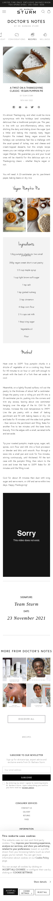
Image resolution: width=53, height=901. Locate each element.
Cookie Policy (42, 857)
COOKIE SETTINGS (25, 892)
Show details (40, 881)
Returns (26, 815)
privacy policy (28, 787)
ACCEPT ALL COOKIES (11, 891)
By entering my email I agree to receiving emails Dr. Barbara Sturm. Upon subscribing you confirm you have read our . (27, 785)
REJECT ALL (42, 892)
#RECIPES (26, 737)
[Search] (43, 11)
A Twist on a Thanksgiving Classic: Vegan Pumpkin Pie (26, 89)
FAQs (26, 819)
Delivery (26, 812)
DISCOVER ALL (26, 719)
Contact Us (26, 808)
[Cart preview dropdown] (49, 11)
